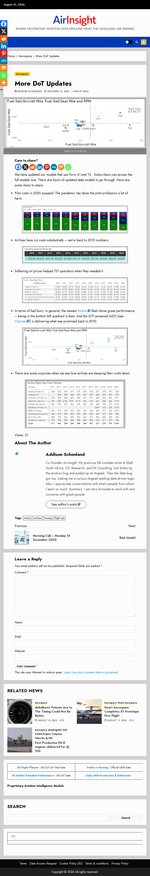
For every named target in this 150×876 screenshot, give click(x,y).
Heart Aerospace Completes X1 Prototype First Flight (121, 711)
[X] (25, 167)
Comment (22, 572)
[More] (3, 82)
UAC (65, 730)
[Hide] (1, 89)
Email (18, 637)
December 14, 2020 (58, 91)
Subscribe (143, 42)
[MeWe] (54, 167)
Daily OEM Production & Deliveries (108, 775)
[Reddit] (32, 167)
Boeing (48, 518)
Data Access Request (43, 863)
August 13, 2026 (117, 720)
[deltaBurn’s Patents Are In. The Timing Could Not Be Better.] (19, 711)
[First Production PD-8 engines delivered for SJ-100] (19, 740)
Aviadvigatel (55, 730)
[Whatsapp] (68, 167)
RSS (13, 836)
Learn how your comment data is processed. (91, 672)
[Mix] (61, 167)
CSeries (20, 321)
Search (16, 806)
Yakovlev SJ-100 (44, 738)
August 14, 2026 (47, 720)
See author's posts (64, 504)
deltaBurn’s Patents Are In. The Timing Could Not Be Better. (54, 711)
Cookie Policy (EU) (70, 863)
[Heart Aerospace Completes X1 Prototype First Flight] (89, 711)
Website (20, 651)
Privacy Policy (119, 863)
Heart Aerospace (127, 702)
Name (18, 622)
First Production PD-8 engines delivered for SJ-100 (52, 747)
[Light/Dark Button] (129, 42)
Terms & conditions (97, 863)
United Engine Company (48, 734)
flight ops (59, 518)
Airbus (82, 310)
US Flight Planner (28, 767)
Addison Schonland (30, 91)
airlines (37, 518)
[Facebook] (18, 167)
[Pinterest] (47, 167)
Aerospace (22, 74)
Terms (23, 863)
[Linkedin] (39, 167)
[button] (136, 42)
